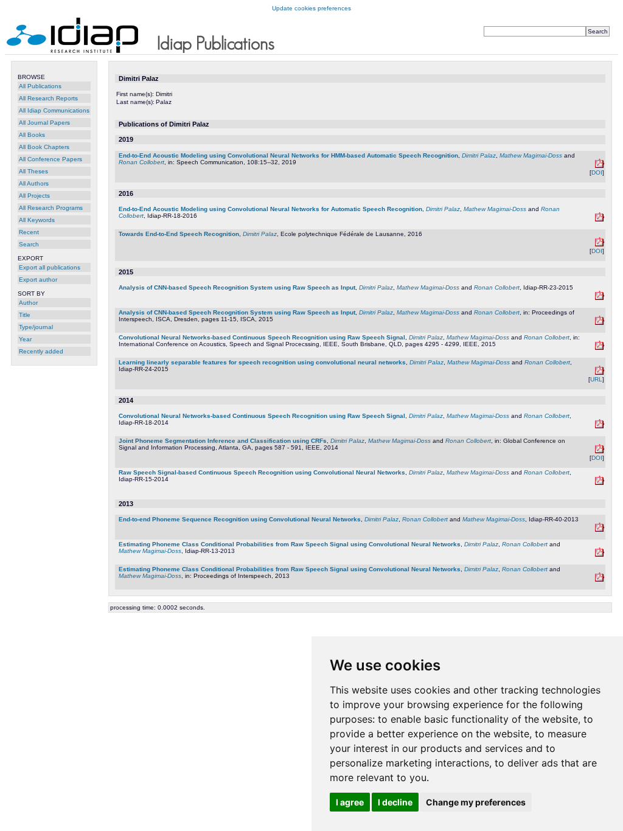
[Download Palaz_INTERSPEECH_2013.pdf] (599, 579)
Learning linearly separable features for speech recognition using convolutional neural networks (262, 362)
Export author (38, 279)
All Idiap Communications (54, 110)
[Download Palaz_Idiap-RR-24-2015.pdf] (599, 372)
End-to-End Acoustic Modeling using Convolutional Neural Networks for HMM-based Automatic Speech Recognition (288, 155)
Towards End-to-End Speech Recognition (179, 234)
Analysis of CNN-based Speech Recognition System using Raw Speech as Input (237, 287)
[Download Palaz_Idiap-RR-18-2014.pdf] (599, 426)
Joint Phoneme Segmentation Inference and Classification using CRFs (223, 440)
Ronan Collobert (141, 162)
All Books (32, 134)
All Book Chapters (44, 147)
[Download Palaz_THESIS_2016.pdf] (599, 244)
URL (596, 379)
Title (24, 314)
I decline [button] (395, 802)
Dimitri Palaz (479, 155)
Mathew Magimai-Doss (530, 155)
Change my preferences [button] (476, 802)
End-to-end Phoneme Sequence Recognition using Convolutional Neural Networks (240, 519)
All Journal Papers (44, 122)
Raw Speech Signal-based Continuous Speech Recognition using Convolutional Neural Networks (262, 472)
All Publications (40, 86)
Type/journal (36, 327)
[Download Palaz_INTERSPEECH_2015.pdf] (599, 322)
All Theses (33, 171)
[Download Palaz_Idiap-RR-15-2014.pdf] (599, 482)
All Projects (34, 195)
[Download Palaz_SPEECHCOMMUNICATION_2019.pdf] (599, 165)
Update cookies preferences (311, 8)
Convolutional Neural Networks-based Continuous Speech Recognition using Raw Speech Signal (262, 337)
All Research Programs (51, 207)
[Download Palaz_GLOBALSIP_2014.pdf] (599, 451)
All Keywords (37, 220)
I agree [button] (350, 802)
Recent (29, 232)
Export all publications (49, 267)
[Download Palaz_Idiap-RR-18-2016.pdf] (599, 219)
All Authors (34, 183)
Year (25, 339)
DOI (596, 172)
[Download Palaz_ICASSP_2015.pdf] (599, 347)
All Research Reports (48, 98)
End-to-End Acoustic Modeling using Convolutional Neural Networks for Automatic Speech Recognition (270, 209)
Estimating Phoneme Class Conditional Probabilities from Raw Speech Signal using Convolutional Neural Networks (290, 544)
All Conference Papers (50, 159)
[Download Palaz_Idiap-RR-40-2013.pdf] (599, 529)
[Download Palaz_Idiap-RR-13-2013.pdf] (599, 554)
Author (28, 302)
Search (29, 244)
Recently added (41, 351)
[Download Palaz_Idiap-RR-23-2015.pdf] (599, 297)
